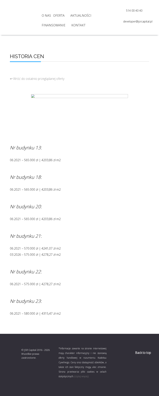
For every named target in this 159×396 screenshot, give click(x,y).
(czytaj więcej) (81, 376)
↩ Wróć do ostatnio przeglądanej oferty (37, 79)
